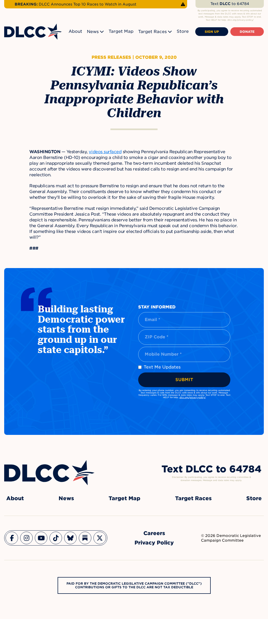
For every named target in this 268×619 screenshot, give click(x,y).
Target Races (152, 31)
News (93, 31)
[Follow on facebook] (11, 538)
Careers (154, 533)
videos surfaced (105, 151)
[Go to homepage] (49, 472)
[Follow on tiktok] (55, 538)
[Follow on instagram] (26, 538)
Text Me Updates (162, 367)
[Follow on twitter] (99, 538)
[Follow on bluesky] (70, 538)
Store (183, 31)
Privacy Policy (154, 543)
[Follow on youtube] (41, 538)
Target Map (121, 31)
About (75, 31)
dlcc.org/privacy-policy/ (193, 397)
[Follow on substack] (85, 538)
